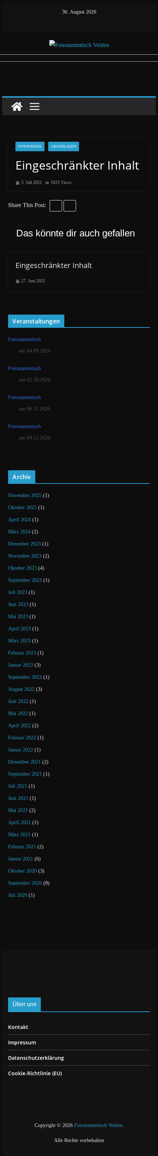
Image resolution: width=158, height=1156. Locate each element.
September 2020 (25, 883)
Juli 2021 (17, 786)
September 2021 (25, 774)
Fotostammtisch (24, 339)
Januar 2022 (20, 750)
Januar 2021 (20, 859)
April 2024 (19, 519)
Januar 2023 (20, 665)
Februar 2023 (22, 653)
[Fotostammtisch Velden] (17, 106)
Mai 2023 (18, 616)
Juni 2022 (18, 701)
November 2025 (25, 495)
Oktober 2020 (22, 871)
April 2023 (19, 628)
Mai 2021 (18, 810)
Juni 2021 (18, 798)
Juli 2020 (17, 895)
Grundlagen (63, 146)
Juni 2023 (18, 604)
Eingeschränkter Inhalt (53, 265)
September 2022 (25, 677)
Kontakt (18, 1026)
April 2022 (19, 725)
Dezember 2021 (24, 762)
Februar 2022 (22, 737)
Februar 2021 (22, 846)
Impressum (22, 1042)
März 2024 (19, 531)
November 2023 (25, 556)
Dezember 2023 (24, 544)
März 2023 (19, 641)
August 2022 (21, 689)
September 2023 (25, 580)
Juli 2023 (17, 592)
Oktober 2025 (22, 507)
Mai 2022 (18, 713)
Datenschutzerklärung (36, 1057)
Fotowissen (30, 146)
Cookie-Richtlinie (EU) (35, 1073)
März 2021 (19, 834)
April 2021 (19, 822)
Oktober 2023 (22, 568)
